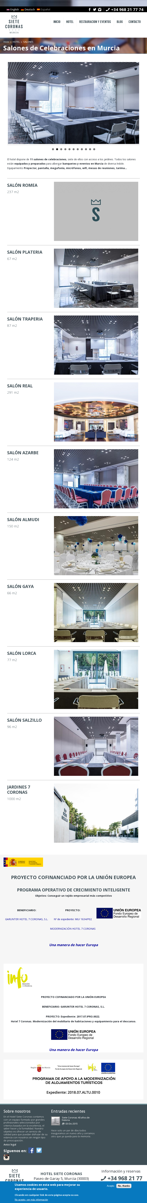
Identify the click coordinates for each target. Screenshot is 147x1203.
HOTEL (70, 22)
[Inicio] (14, 33)
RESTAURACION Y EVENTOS (95, 22)
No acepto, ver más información (31, 1199)
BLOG (120, 22)
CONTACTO (135, 22)
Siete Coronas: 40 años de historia (76, 1119)
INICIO (56, 22)
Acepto (110, 1186)
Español (45, 9)
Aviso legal (10, 1144)
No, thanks (124, 1186)
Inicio (6, 41)
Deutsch (29, 9)
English (14, 9)
